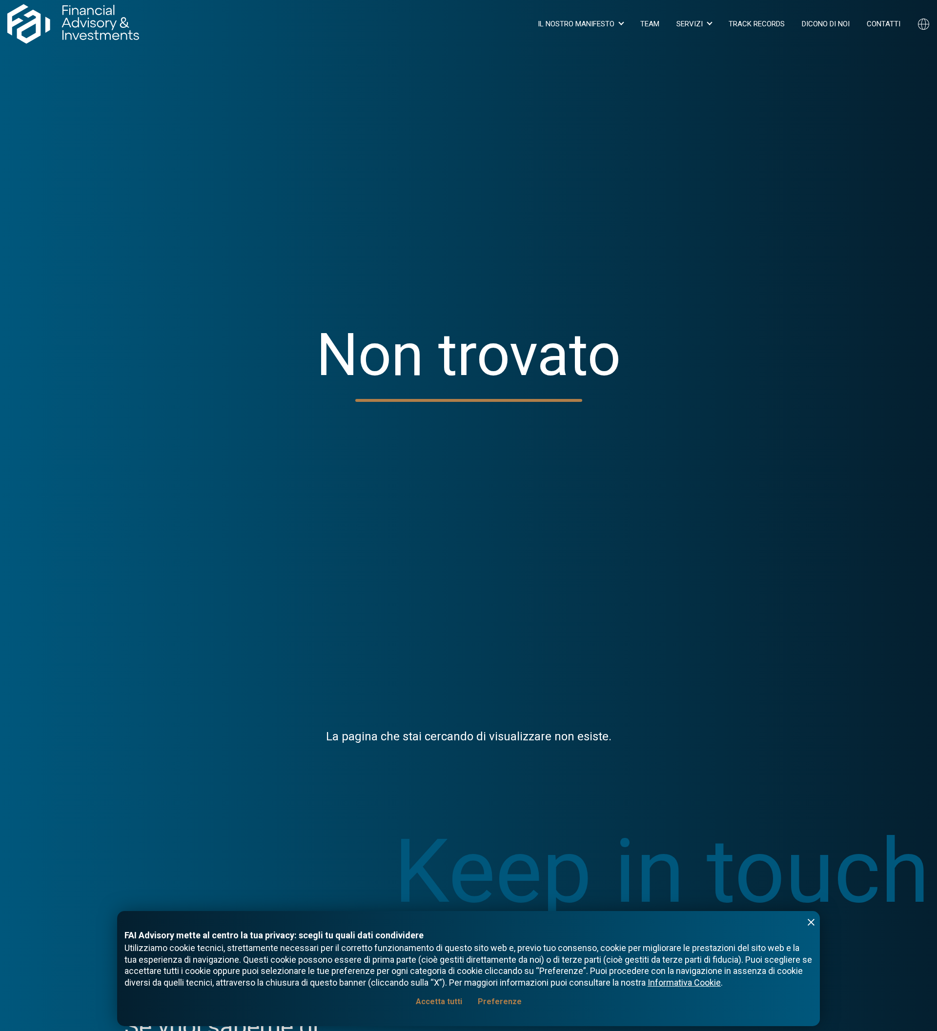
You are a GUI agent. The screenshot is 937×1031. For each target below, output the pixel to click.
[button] (580, 24)
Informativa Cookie (684, 982)
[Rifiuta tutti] (811, 922)
